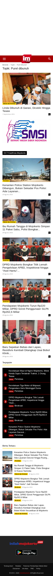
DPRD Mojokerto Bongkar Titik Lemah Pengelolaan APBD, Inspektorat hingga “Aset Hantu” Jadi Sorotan (32, 481)
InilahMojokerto (24, 573)
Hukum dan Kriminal (9, 103)
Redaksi (18, 566)
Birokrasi (6, 260)
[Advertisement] (26, 27)
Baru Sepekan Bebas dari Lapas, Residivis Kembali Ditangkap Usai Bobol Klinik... (26, 350)
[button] (4, 59)
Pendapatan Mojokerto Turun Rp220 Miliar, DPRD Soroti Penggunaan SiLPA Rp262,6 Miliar (25, 308)
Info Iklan (25, 568)
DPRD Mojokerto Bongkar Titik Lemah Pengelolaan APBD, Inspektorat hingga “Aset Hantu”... (25, 267)
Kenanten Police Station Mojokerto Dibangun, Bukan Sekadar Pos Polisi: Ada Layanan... (24, 188)
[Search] (49, 59)
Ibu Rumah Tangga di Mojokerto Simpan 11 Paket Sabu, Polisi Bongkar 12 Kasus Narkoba (32, 468)
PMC (32, 568)
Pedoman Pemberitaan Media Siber (35, 566)
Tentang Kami (8, 566)
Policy (38, 568)
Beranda (5, 65)
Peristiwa (6, 181)
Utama (11, 379)
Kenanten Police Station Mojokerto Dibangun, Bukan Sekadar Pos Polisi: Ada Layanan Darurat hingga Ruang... (31, 455)
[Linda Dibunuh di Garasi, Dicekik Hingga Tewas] (26, 89)
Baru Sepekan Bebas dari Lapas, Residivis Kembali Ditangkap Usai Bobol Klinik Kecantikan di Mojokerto (31, 508)
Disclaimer (16, 568)
